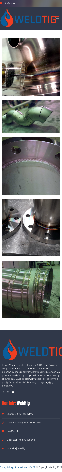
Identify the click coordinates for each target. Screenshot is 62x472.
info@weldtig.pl (14, 431)
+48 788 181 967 (32, 422)
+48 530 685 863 (26, 439)
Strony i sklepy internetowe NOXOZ (17, 467)
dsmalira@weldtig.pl (17, 448)
